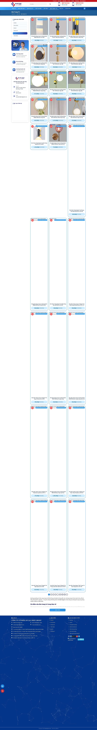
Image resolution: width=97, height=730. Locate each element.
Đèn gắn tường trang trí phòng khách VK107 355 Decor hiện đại (77, 63)
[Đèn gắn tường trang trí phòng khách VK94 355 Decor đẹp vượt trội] (58, 448)
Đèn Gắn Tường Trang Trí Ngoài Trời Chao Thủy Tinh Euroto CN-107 (76, 492)
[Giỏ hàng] (84, 8)
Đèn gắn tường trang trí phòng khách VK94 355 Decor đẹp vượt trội (58, 492)
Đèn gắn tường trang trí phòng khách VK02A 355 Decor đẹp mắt (39, 117)
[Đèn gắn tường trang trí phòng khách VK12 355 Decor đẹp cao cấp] (76, 106)
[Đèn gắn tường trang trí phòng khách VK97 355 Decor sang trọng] (58, 354)
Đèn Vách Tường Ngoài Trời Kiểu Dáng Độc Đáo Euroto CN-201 (58, 304)
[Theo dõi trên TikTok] (73, 636)
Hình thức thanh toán (73, 626)
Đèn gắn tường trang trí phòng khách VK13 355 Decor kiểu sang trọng (58, 117)
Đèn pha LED (30, 8)
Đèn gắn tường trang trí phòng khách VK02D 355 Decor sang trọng (39, 90)
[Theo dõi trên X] (75, 636)
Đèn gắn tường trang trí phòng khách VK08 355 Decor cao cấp (39, 37)
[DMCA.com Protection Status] (81, 639)
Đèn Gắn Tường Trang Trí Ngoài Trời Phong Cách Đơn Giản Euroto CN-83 (58, 586)
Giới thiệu (59, 0)
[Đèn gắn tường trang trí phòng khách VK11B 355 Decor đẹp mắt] (76, 79)
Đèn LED (14, 8)
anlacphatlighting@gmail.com (21, 96)
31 (60, 594)
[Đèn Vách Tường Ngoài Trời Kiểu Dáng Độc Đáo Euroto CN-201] (58, 260)
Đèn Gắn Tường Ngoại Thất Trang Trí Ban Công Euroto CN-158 (77, 586)
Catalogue (68, 8)
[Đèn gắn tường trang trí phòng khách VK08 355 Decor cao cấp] (39, 26)
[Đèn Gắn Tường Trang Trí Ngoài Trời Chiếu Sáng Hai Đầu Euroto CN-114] (76, 260)
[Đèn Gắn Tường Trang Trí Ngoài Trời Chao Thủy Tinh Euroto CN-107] (76, 448)
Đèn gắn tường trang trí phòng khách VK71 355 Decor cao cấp (58, 63)
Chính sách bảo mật (73, 631)
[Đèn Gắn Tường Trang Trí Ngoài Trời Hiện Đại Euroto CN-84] (39, 542)
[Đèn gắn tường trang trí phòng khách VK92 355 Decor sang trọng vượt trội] (76, 354)
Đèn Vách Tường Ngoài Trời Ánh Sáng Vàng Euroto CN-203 (39, 144)
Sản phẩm (64, 0)
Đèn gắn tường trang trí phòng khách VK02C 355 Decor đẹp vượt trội (58, 144)
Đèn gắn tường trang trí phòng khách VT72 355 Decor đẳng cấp (39, 63)
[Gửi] (50, 4)
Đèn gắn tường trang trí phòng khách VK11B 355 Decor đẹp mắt (77, 90)
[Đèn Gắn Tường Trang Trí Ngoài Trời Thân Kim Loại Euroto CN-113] (39, 448)
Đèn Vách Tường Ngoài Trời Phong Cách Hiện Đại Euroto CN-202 (76, 211)
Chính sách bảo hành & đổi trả (75, 633)
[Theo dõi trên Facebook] (69, 636)
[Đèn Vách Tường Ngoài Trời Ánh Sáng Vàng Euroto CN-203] (39, 133)
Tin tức (68, 0)
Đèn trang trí (52, 631)
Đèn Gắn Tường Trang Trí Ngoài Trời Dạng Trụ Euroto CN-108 (39, 398)
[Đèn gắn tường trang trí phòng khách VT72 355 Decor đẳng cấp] (39, 53)
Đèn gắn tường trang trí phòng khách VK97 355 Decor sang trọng (58, 398)
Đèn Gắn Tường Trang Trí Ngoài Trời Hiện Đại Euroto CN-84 (39, 586)
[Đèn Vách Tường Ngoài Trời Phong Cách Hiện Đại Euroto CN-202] (76, 166)
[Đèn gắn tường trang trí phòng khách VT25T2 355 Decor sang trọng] (76, 26)
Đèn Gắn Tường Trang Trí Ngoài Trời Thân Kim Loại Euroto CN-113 (39, 492)
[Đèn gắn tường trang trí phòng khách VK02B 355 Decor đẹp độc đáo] (39, 260)
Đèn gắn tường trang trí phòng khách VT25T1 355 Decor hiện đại (58, 37)
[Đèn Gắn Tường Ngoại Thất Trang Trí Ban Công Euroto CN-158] (76, 542)
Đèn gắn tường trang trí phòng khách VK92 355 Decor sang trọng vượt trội (77, 398)
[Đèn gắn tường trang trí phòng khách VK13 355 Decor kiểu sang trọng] (58, 106)
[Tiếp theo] (67, 595)
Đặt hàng (77, 0)
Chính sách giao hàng (73, 629)
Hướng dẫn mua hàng (73, 624)
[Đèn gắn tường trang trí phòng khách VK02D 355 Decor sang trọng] (39, 79)
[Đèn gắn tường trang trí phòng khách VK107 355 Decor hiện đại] (76, 53)
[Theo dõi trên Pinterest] (77, 636)
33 (64, 594)
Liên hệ (72, 0)
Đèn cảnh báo (21, 8)
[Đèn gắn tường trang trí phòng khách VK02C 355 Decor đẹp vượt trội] (58, 133)
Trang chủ (55, 0)
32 (62, 594)
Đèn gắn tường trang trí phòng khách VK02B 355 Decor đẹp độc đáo (39, 304)
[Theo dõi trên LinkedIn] (79, 636)
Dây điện (46, 8)
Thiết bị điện (38, 8)
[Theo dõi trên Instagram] (71, 636)
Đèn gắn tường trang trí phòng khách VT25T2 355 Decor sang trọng (77, 37)
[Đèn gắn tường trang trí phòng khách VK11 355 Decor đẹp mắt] (58, 79)
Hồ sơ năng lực (83, 0)
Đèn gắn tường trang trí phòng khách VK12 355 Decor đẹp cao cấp (77, 117)
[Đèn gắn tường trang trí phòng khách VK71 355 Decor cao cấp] (58, 53)
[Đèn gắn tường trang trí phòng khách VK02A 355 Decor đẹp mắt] (39, 106)
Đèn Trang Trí (53, 8)
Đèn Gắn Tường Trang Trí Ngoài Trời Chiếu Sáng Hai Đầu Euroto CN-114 (76, 304)
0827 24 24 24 (18, 92)
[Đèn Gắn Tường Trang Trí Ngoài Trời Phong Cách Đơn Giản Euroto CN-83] (58, 542)
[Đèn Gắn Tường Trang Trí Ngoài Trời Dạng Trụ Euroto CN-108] (39, 354)
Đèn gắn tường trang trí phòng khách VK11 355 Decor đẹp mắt (58, 90)
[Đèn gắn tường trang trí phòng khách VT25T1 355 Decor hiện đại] (58, 26)
